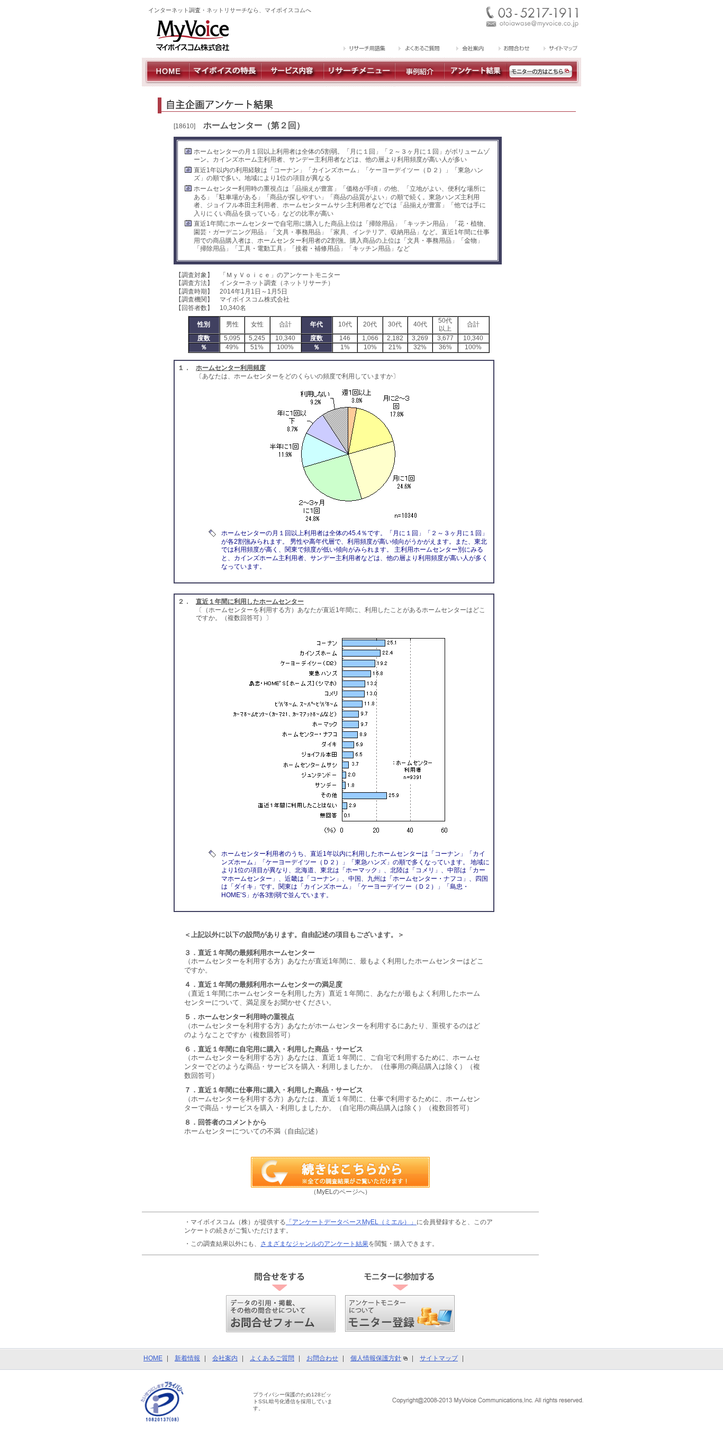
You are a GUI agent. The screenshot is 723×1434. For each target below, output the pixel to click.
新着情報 (187, 1358)
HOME (152, 1358)
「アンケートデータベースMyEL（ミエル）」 (351, 1222)
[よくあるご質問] (420, 49)
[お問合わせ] (514, 49)
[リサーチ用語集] (365, 49)
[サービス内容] (292, 82)
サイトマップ (439, 1358)
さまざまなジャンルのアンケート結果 (314, 1243)
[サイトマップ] (559, 49)
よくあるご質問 (272, 1358)
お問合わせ (322, 1358)
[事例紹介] (419, 82)
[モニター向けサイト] (544, 82)
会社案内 (225, 1358)
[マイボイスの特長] (225, 82)
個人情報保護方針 (375, 1358)
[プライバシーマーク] (162, 1401)
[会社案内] (469, 49)
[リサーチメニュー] (359, 82)
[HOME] (165, 82)
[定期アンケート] (475, 82)
